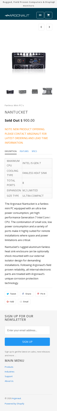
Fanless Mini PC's (14, 105)
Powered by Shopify (14, 403)
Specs (34, 151)
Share (28, 293)
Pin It (43, 293)
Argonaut (16, 398)
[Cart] (48, 15)
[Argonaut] (17, 15)
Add (12, 301)
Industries (9, 371)
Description (11, 151)
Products (9, 366)
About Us (9, 381)
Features (24, 151)
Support (9, 376)
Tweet (13, 293)
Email (25, 301)
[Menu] (40, 15)
